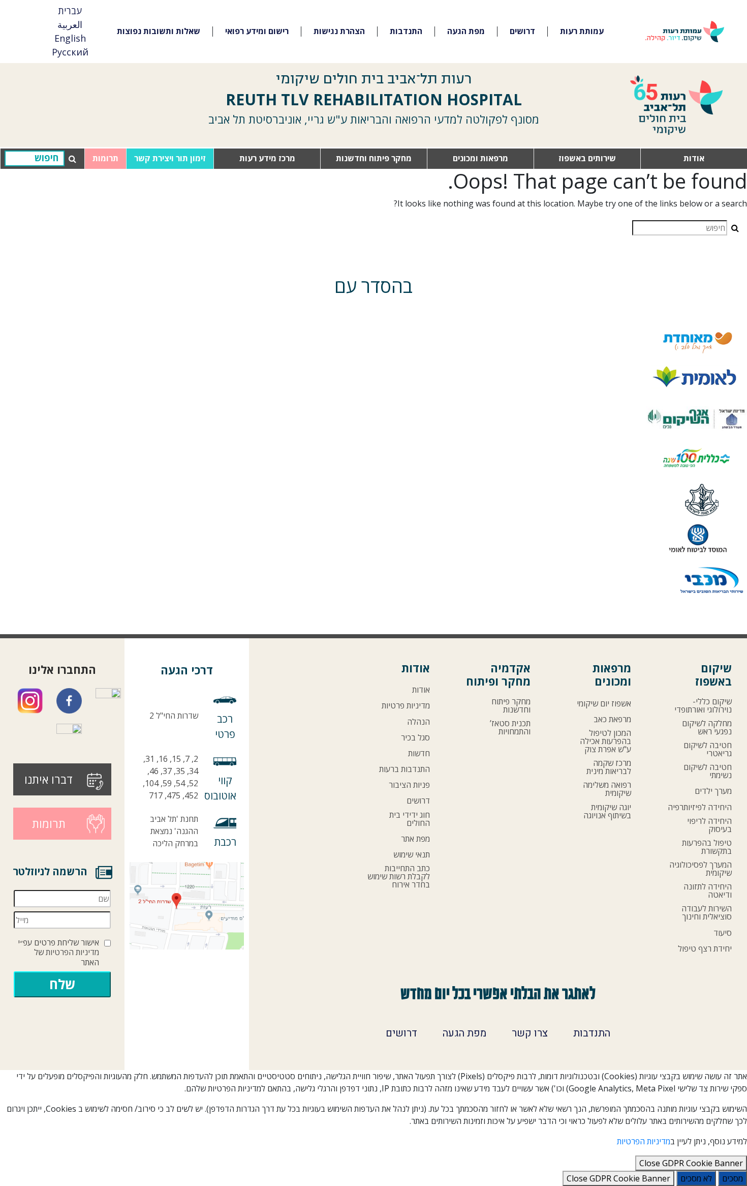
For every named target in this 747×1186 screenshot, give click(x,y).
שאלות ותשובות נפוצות (158, 31)
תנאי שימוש (411, 854)
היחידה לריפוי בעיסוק (709, 825)
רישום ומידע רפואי (257, 31)
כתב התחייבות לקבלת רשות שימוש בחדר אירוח (398, 876)
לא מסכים (696, 1178)
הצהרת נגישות (339, 31)
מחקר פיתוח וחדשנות (374, 158)
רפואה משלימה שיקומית (607, 789)
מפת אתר (415, 839)
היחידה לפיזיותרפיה (700, 807)
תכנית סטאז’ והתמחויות (510, 727)
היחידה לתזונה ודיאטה (707, 890)
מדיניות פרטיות (406, 705)
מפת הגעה (466, 31)
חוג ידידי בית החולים (409, 819)
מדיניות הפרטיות (72, 952)
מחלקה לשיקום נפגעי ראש (707, 727)
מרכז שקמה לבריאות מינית (608, 767)
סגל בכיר (415, 737)
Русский (70, 52)
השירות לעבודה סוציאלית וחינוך (706, 912)
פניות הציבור (409, 785)
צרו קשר (530, 1033)
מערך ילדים (713, 791)
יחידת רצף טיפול (705, 948)
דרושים (522, 31)
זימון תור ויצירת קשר (170, 158)
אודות (693, 158)
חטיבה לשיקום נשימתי (707, 771)
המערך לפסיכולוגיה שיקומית (700, 869)
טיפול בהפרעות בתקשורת (707, 847)
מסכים (732, 1178)
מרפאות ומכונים (480, 158)
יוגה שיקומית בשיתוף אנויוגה (607, 811)
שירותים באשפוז (587, 158)
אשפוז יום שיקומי (604, 703)
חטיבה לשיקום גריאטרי (707, 749)
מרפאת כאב (612, 719)
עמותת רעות (582, 31)
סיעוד (722, 933)
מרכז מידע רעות (267, 158)
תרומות (105, 158)
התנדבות (406, 31)
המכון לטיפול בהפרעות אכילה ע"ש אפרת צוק (605, 741)
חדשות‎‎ (419, 753)
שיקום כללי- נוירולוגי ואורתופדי (703, 705)
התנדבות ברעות (404, 769)
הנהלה (418, 722)
